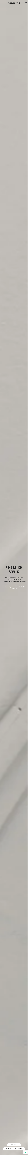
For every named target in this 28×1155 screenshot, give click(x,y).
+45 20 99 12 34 (14, 1145)
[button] (26, 3)
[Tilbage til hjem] (14, 3)
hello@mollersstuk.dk (14, 1148)
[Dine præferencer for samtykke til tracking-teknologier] (25, 1152)
